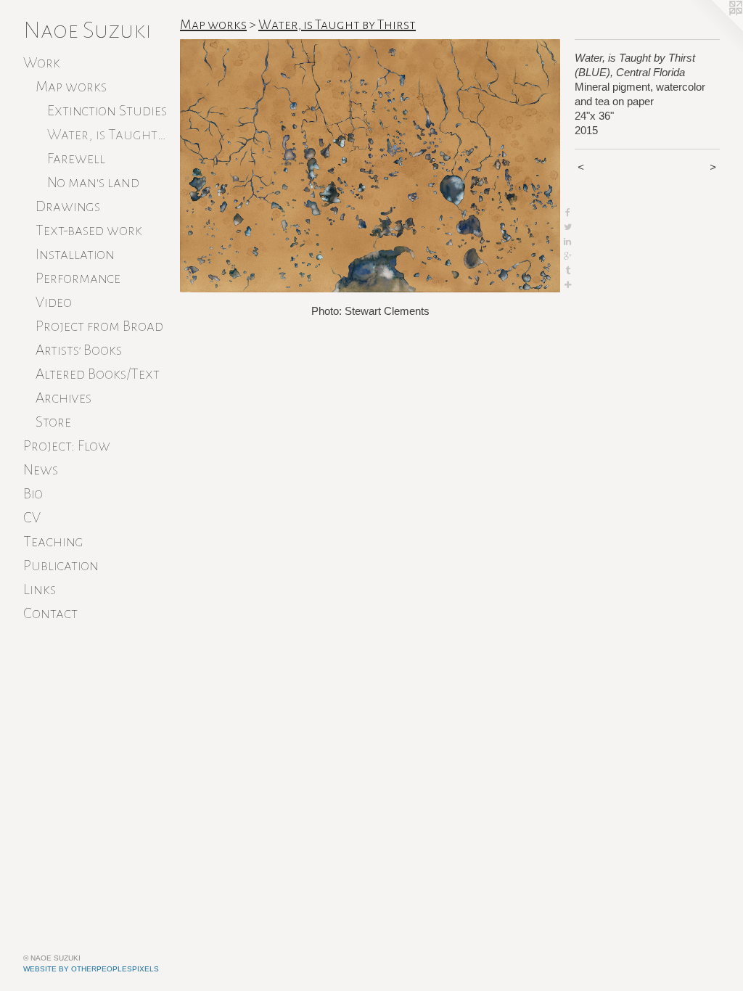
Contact (50, 613)
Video (54, 302)
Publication (61, 565)
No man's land (93, 182)
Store (53, 421)
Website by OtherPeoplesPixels (91, 969)
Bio (33, 493)
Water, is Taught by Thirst (107, 134)
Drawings (68, 206)
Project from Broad (99, 326)
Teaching (53, 541)
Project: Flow (66, 445)
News (40, 469)
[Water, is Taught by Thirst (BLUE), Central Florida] (370, 165)
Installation (75, 254)
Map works (71, 86)
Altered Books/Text (98, 374)
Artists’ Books (79, 350)
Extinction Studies (107, 110)
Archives (63, 398)
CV (32, 517)
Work (41, 62)
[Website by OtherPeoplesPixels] (714, 29)
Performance (78, 278)
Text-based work (89, 230)
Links (39, 589)
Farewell (76, 158)
